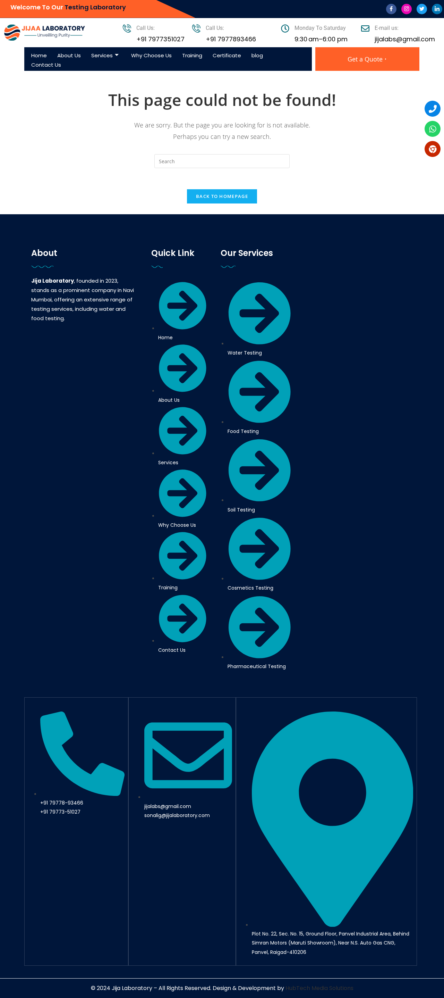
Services (102, 55)
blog (257, 55)
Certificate (227, 55)
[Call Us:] (127, 28)
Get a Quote (365, 59)
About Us (69, 55)
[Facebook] (391, 9)
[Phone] (433, 109)
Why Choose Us (151, 55)
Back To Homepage (222, 196)
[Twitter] (422, 9)
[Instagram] (406, 9)
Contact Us (46, 64)
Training (192, 55)
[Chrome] (433, 149)
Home (39, 55)
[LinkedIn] (437, 9)
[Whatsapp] (433, 129)
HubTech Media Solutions (319, 988)
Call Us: (145, 28)
